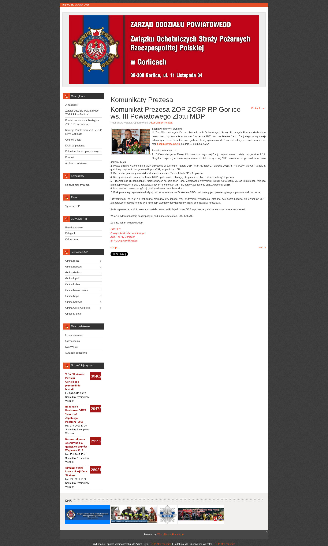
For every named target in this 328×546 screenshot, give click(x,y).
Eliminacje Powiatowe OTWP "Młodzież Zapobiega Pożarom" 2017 (75, 414)
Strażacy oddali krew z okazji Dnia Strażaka (76, 471)
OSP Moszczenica (161, 544)
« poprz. (114, 247)
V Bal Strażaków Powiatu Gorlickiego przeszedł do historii (74, 382)
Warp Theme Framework (170, 534)
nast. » (262, 247)
